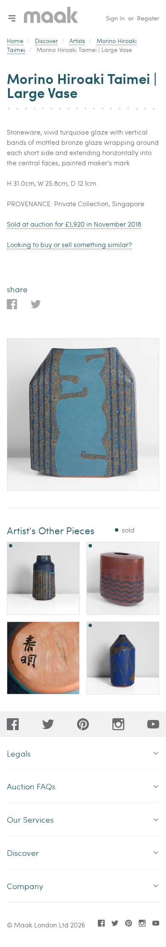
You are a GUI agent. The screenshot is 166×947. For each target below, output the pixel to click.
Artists (77, 41)
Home (15, 41)
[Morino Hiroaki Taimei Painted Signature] (43, 658)
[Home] (51, 18)
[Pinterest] (83, 724)
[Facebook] (13, 724)
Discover (46, 41)
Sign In (115, 18)
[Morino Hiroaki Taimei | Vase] (43, 578)
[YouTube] (153, 724)
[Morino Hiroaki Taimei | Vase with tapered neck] (123, 658)
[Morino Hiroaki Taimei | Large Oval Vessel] (123, 578)
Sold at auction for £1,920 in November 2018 (74, 223)
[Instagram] (118, 724)
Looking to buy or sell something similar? (69, 244)
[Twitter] (48, 724)
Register (148, 18)
